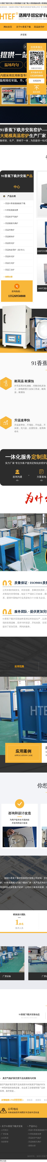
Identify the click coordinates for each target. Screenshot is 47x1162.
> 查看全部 (8, 277)
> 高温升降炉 (9, 230)
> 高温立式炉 (9, 263)
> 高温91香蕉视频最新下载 (14, 203)
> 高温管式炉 (9, 243)
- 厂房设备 (4, 1134)
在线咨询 (37, 81)
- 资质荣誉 (4, 1142)
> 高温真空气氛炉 (11, 217)
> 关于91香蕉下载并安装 (11, 1126)
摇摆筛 (38, 1100)
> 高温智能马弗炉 (11, 223)
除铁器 (30, 1100)
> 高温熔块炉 (9, 237)
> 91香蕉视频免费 (11, 210)
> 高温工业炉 (9, 270)
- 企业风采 (4, 1138)
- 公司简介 (4, 1130)
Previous (4, 80)
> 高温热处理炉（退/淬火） (15, 250)
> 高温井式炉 (9, 256)
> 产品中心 (32, 1126)
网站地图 (3, 1161)
